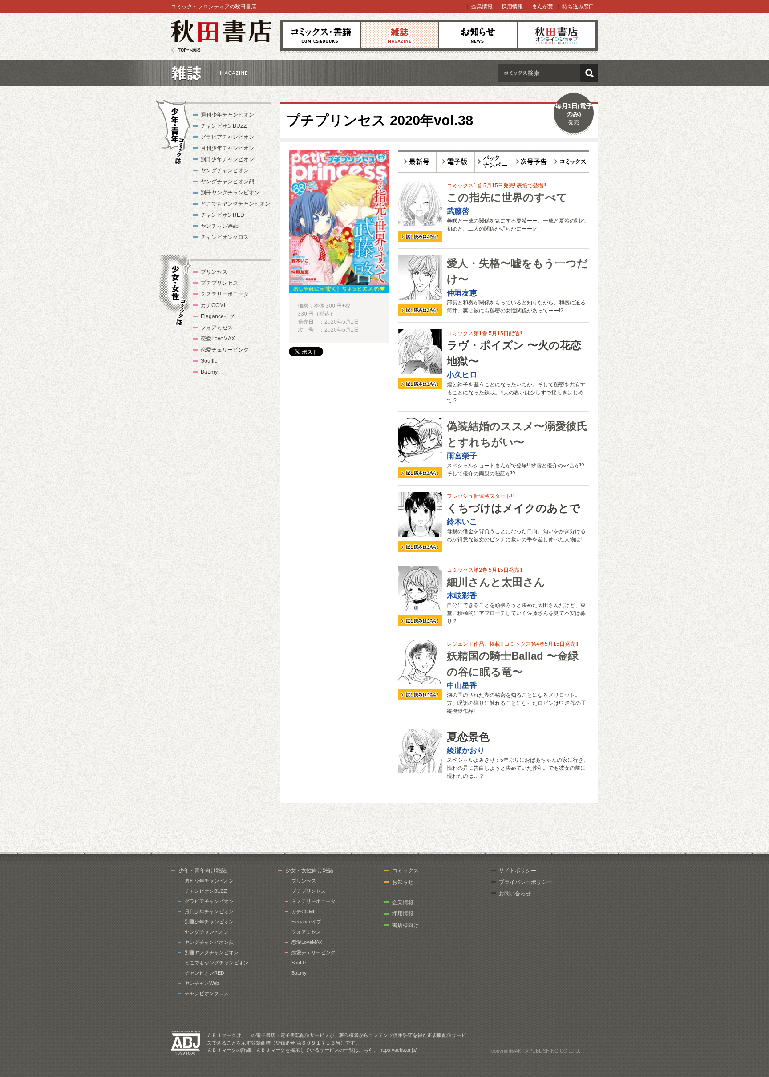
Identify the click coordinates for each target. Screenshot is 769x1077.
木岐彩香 (462, 595)
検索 (589, 73)
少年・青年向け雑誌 (202, 870)
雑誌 (399, 35)
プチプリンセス (219, 283)
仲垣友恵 (462, 293)
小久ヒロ (462, 375)
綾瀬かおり (466, 750)
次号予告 (532, 161)
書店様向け (405, 925)
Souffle (209, 361)
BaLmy (209, 372)
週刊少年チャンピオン (227, 115)
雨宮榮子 (462, 456)
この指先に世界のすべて (507, 197)
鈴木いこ (462, 522)
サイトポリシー (517, 870)
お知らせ (478, 35)
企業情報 (482, 7)
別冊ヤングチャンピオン (230, 193)
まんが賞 (542, 7)
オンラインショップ (556, 35)
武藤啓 (458, 211)
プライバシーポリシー (525, 882)
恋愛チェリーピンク (225, 350)
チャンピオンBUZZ (224, 126)
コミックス (321, 35)
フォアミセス (217, 327)
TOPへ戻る (186, 50)
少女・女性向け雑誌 (309, 870)
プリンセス (214, 272)
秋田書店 (221, 36)
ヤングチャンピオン (225, 170)
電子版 (456, 161)
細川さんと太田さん (496, 582)
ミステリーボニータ (225, 294)
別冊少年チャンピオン (227, 159)
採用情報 (512, 7)
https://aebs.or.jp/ (398, 1050)
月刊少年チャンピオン (227, 148)
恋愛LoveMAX (218, 339)
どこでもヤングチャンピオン (235, 204)
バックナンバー (494, 161)
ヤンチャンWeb (220, 226)
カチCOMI (213, 305)
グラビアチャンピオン (227, 137)
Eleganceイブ (218, 316)
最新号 (417, 161)
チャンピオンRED (222, 215)
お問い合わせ (515, 894)
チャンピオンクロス (225, 237)
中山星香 (462, 685)
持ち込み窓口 (578, 7)
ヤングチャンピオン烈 (227, 181)
